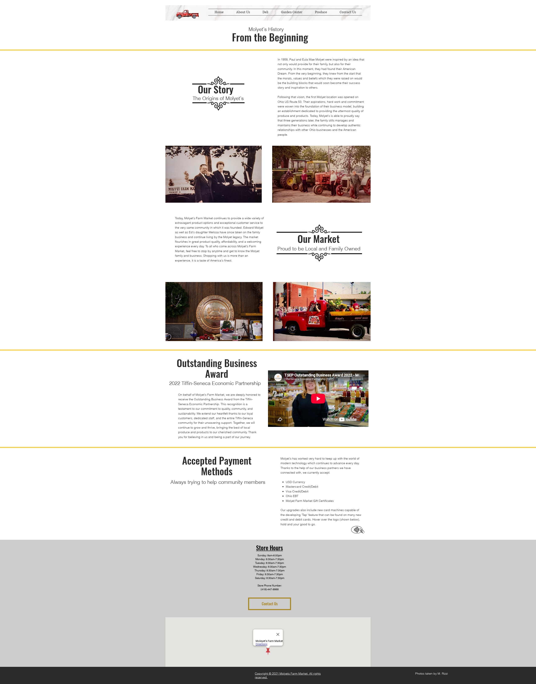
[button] (292, 12)
